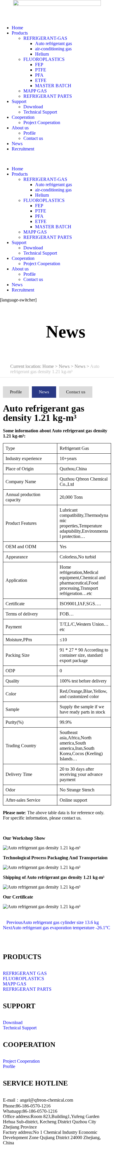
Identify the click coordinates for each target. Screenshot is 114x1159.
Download (33, 106)
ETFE (40, 80)
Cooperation (23, 117)
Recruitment (23, 148)
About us (20, 127)
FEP (39, 64)
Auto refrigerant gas (53, 43)
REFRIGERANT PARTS (47, 96)
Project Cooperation (41, 122)
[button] (57, 159)
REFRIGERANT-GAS (45, 38)
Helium (42, 54)
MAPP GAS (35, 90)
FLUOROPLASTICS (44, 59)
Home (17, 27)
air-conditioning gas (53, 48)
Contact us (33, 138)
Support (19, 101)
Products (20, 32)
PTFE (40, 69)
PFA (39, 75)
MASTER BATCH (53, 85)
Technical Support (40, 111)
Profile (29, 133)
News (17, 143)
